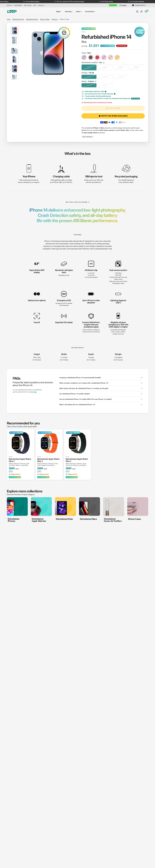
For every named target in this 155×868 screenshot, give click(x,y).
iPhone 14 (55, 19)
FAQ (35, 5)
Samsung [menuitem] (68, 11)
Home (8, 19)
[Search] (137, 11)
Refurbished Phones (18, 19)
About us (9, 5)
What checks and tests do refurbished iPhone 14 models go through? (83, 388)
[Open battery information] (96, 81)
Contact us (41, 5)
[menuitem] (10, 5)
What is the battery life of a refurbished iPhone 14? (77, 405)
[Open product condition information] (104, 62)
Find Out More (135, 98)
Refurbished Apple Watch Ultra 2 (20, 462)
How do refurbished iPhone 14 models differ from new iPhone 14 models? (85, 399)
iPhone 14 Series (45, 19)
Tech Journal (27, 5)
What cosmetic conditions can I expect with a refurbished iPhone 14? (83, 383)
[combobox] (139, 5)
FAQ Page (33, 392)
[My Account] (141, 11)
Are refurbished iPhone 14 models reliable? (74, 394)
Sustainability (18, 5)
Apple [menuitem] (58, 11)
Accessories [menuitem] (89, 11)
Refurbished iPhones (32, 19)
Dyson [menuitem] (78, 11)
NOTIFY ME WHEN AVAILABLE (114, 116)
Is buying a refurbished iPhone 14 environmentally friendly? (80, 378)
